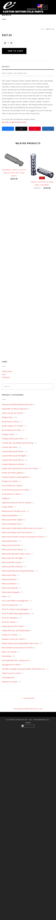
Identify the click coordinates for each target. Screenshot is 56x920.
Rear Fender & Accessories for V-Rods (17, 647)
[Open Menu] (44, 7)
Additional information (14, 73)
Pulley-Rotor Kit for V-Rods (13, 626)
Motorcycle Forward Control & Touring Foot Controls (23, 537)
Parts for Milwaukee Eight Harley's (16, 613)
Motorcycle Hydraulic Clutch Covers (16, 554)
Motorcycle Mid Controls (12, 562)
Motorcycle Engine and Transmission (17, 532)
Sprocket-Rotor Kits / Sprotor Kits (15, 660)
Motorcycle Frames (9, 541)
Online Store (7, 371)
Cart (3, 374)
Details (6, 67)
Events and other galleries (13, 473)
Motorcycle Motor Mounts (12, 566)
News (4, 596)
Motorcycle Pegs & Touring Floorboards (18, 571)
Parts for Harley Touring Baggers (15, 609)
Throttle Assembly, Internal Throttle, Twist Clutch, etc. (23, 669)
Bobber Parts (7, 417)
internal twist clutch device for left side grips (14, 173)
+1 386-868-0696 (28, 698)
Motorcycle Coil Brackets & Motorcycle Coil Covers (22, 528)
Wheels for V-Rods (9, 682)
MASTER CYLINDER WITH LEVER (14, 122)
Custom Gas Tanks (9, 447)
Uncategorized (8, 677)
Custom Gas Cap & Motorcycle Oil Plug (17, 443)
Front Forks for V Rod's (11, 494)
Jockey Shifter (7, 507)
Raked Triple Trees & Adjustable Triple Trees (20, 643)
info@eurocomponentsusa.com (28, 709)
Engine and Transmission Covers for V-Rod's (20, 468)
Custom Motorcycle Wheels (13, 464)
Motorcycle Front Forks (11, 545)
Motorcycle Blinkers (10, 515)
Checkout (6, 377)
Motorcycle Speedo (10, 588)
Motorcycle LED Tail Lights (12, 558)
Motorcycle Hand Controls (12, 549)
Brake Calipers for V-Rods (12, 426)
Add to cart (15, 51)
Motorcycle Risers (9, 579)
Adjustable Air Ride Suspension (15, 409)
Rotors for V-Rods (9, 652)
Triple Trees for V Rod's (11, 673)
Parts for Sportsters (10, 618)
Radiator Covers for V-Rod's (13, 639)
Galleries (5, 498)
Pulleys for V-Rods (9, 635)
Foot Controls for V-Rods (12, 485)
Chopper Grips (8, 434)
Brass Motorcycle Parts (11, 430)
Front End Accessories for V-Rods (15, 490)
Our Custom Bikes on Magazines (15, 601)
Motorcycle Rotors (9, 583)
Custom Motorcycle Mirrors (13, 460)
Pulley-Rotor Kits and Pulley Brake (16, 630)
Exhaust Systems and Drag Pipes (15, 477)
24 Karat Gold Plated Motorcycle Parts (17, 404)
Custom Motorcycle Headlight (14, 456)
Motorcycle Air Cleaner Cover (14, 511)
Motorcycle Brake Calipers (12, 519)
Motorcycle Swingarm (10, 592)
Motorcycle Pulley (9, 575)
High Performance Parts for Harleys (16, 502)
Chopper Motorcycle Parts (12, 438)
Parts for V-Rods (8, 622)
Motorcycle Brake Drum (11, 524)
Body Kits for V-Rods (10, 421)
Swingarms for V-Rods (11, 664)
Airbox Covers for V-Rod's (12, 413)
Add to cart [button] (15, 163)
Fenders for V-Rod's (10, 481)
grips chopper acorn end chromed (42, 183)
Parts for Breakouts (10, 605)
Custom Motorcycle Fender (13, 451)
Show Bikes (6, 656)
